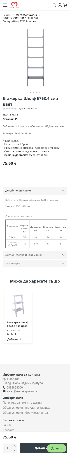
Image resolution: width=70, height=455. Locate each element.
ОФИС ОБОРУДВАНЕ (26, 14)
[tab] (35, 191)
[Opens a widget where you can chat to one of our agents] (56, 448)
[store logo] (14, 5)
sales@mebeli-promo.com (24, 391)
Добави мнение (28, 108)
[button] (30, 93)
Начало (7, 14)
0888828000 (15, 387)
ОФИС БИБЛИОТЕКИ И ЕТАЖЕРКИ (20, 18)
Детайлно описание (18, 190)
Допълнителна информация (23, 255)
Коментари (12, 263)
